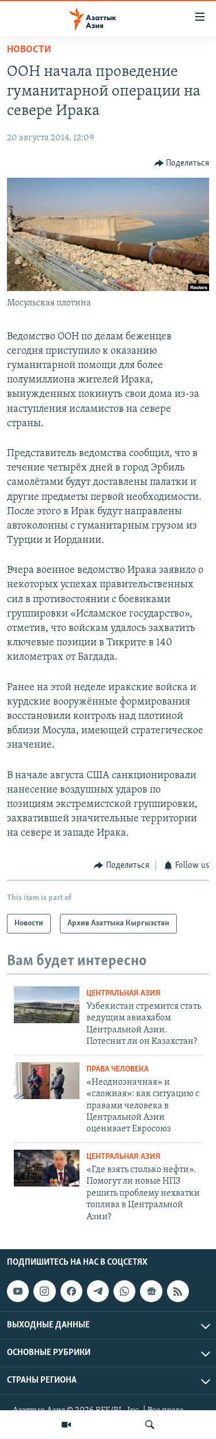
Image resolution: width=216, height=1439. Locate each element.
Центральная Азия (123, 993)
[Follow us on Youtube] (18, 1291)
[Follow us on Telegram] (98, 1291)
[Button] (182, 163)
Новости (29, 50)
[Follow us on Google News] (151, 1291)
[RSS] (178, 1291)
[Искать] (149, 1424)
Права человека (117, 1069)
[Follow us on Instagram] (44, 1291)
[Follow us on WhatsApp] (124, 1291)
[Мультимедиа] (66, 1424)
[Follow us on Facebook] (71, 1291)
